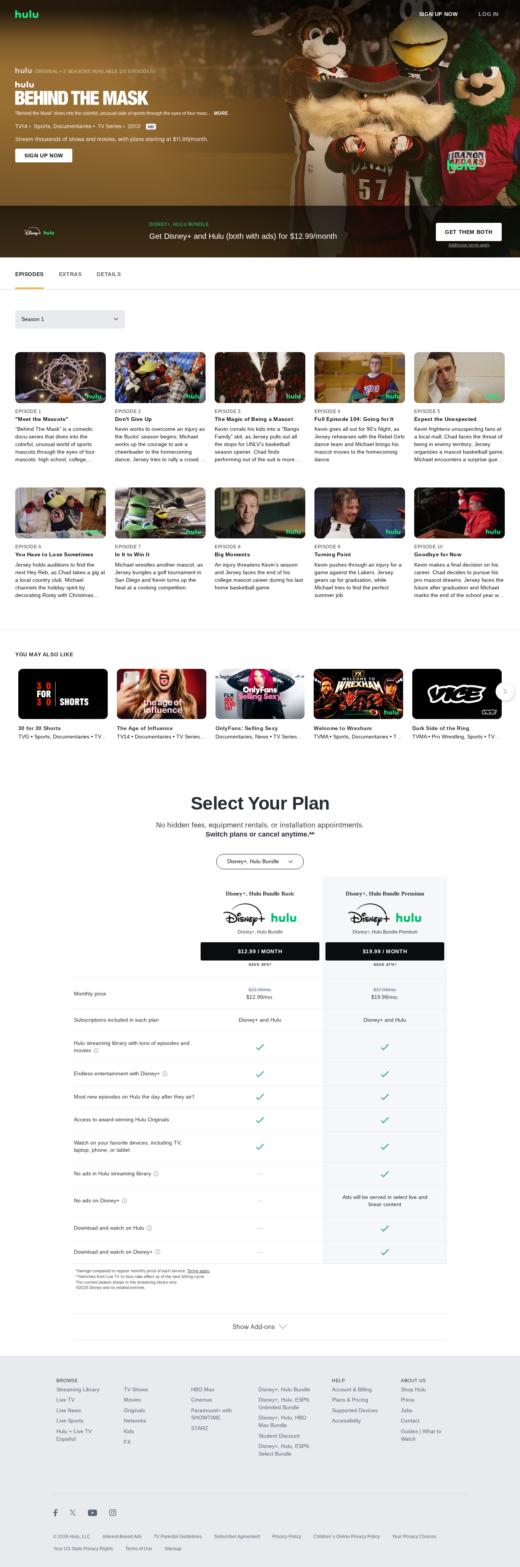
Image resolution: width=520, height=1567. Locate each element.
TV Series (109, 126)
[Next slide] (505, 691)
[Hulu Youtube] (98, 1512)
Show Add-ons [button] (254, 1327)
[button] (29, 272)
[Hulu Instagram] (112, 1512)
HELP (338, 1380)
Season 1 (32, 319)
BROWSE (67, 1380)
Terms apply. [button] (198, 1271)
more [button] (221, 113)
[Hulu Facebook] (61, 1512)
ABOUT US (413, 1380)
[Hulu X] (79, 1512)
